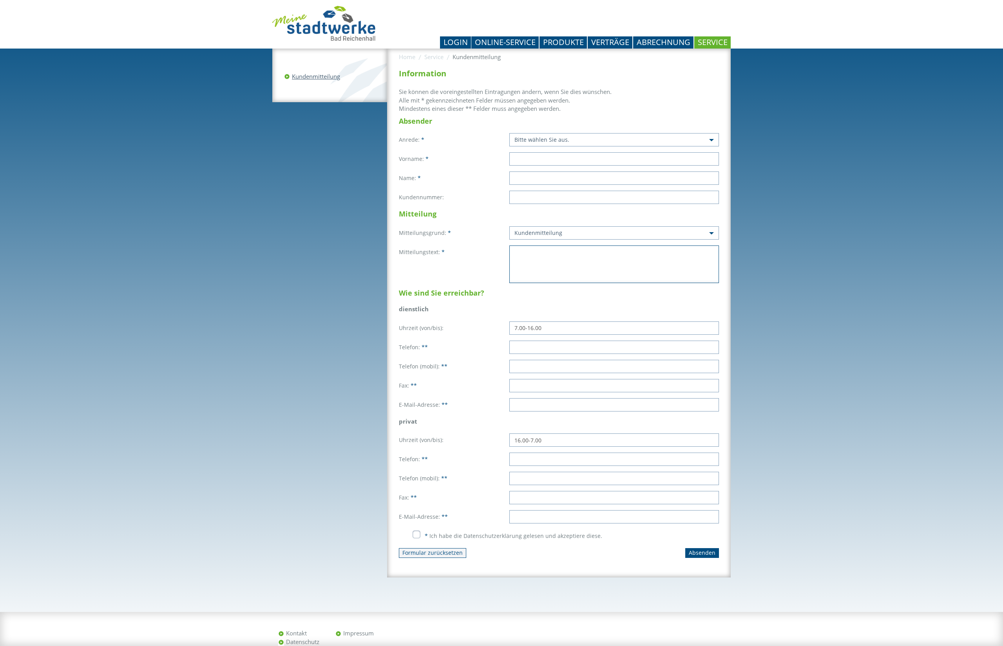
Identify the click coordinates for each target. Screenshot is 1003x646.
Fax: (408, 385)
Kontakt (296, 633)
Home (407, 57)
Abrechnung (663, 42)
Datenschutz (302, 642)
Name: (410, 178)
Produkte (563, 42)
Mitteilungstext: (422, 252)
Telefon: (413, 347)
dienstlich (414, 309)
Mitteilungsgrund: (425, 232)
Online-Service (505, 42)
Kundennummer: (421, 197)
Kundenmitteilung (316, 76)
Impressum (358, 633)
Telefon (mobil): (423, 366)
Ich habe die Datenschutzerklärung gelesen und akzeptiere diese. (513, 536)
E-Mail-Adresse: (423, 404)
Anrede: (411, 139)
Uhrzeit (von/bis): (421, 328)
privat (408, 421)
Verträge (610, 42)
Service (713, 42)
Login (456, 42)
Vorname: (414, 158)
